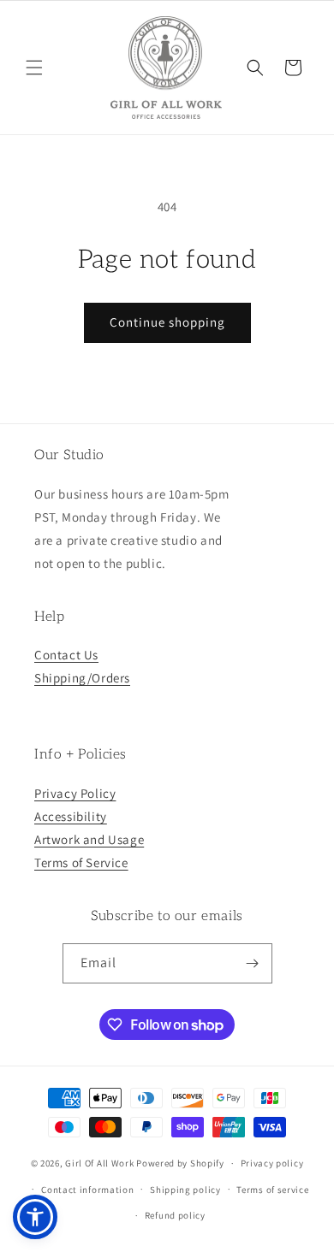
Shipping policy (185, 1190)
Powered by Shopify (180, 1163)
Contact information (87, 1190)
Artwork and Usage (89, 839)
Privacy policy (272, 1163)
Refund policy (175, 1215)
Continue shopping (167, 322)
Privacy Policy (75, 793)
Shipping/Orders (82, 678)
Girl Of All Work (99, 1163)
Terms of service (272, 1190)
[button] (34, 67)
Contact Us (66, 655)
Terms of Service (81, 862)
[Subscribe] (252, 963)
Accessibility (70, 816)
